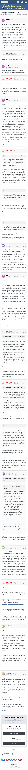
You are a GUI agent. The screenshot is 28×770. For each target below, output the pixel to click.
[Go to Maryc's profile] (3, 547)
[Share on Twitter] (2, 760)
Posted (12, 21)
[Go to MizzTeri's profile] (3, 245)
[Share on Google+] (7, 760)
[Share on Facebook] (4, 760)
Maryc (7, 547)
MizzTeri (8, 245)
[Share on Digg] (9, 760)
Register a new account (14, 733)
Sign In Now (14, 743)
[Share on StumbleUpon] (16, 760)
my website (23, 617)
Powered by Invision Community (14, 767)
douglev (4, 14)
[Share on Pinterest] (21, 760)
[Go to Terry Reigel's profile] (3, 53)
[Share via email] (19, 760)
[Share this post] (25, 21)
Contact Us (14, 764)
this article (13, 59)
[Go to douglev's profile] (3, 20)
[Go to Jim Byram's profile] (3, 673)
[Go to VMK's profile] (3, 100)
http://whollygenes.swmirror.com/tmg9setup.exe (12, 604)
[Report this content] (23, 21)
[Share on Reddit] (14, 760)
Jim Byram (4, 710)
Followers (12, 749)
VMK (7, 99)
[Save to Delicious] (11, 760)
